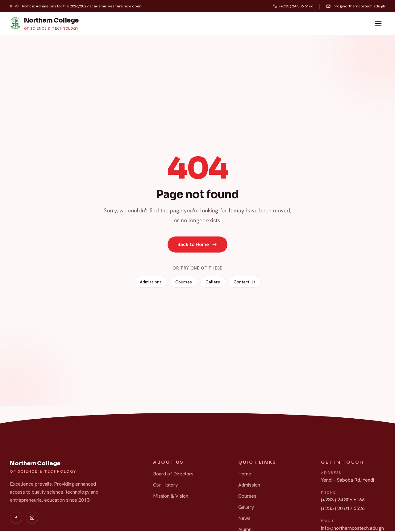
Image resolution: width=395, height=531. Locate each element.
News (244, 518)
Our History (165, 485)
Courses (183, 282)
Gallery (213, 282)
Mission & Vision (170, 496)
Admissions (151, 282)
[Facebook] (16, 518)
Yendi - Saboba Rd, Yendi (347, 480)
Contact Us (245, 282)
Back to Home (193, 244)
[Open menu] (378, 23)
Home (244, 473)
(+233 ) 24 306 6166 (343, 499)
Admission (249, 485)
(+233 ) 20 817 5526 (343, 508)
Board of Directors (173, 473)
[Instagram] (32, 518)
